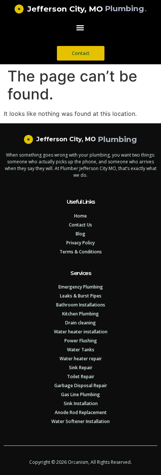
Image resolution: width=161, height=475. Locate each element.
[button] (80, 28)
